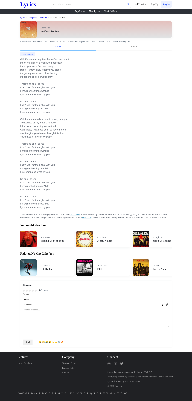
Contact (65, 372)
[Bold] (162, 304)
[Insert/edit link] (167, 304)
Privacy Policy (69, 368)
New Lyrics (94, 11)
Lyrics (28, 4)
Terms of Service (70, 363)
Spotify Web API (144, 372)
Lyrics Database (25, 363)
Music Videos (110, 11)
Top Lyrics (80, 11)
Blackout (43, 17)
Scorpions (32, 17)
